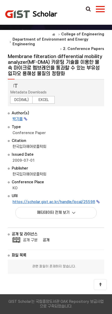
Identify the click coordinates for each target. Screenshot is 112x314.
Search (88, 9)
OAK (31, 14)
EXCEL (44, 100)
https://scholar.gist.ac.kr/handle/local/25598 (54, 202)
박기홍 (18, 119)
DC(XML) (21, 100)
